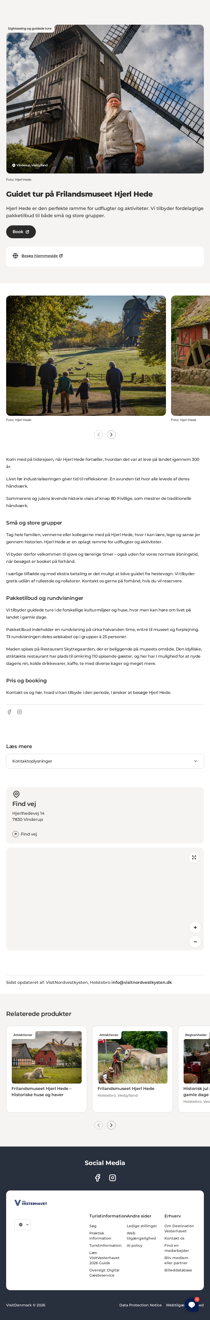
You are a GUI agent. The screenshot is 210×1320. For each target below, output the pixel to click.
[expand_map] (194, 857)
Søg (93, 1226)
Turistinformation (105, 1245)
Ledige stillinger (142, 1226)
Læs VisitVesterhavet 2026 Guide (104, 1257)
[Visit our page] (97, 1177)
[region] (105, 899)
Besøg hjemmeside (40, 255)
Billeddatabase (178, 1270)
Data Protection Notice (140, 1305)
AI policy (134, 1245)
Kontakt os (174, 1238)
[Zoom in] (195, 927)
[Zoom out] (195, 942)
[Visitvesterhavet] (30, 1203)
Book (18, 231)
